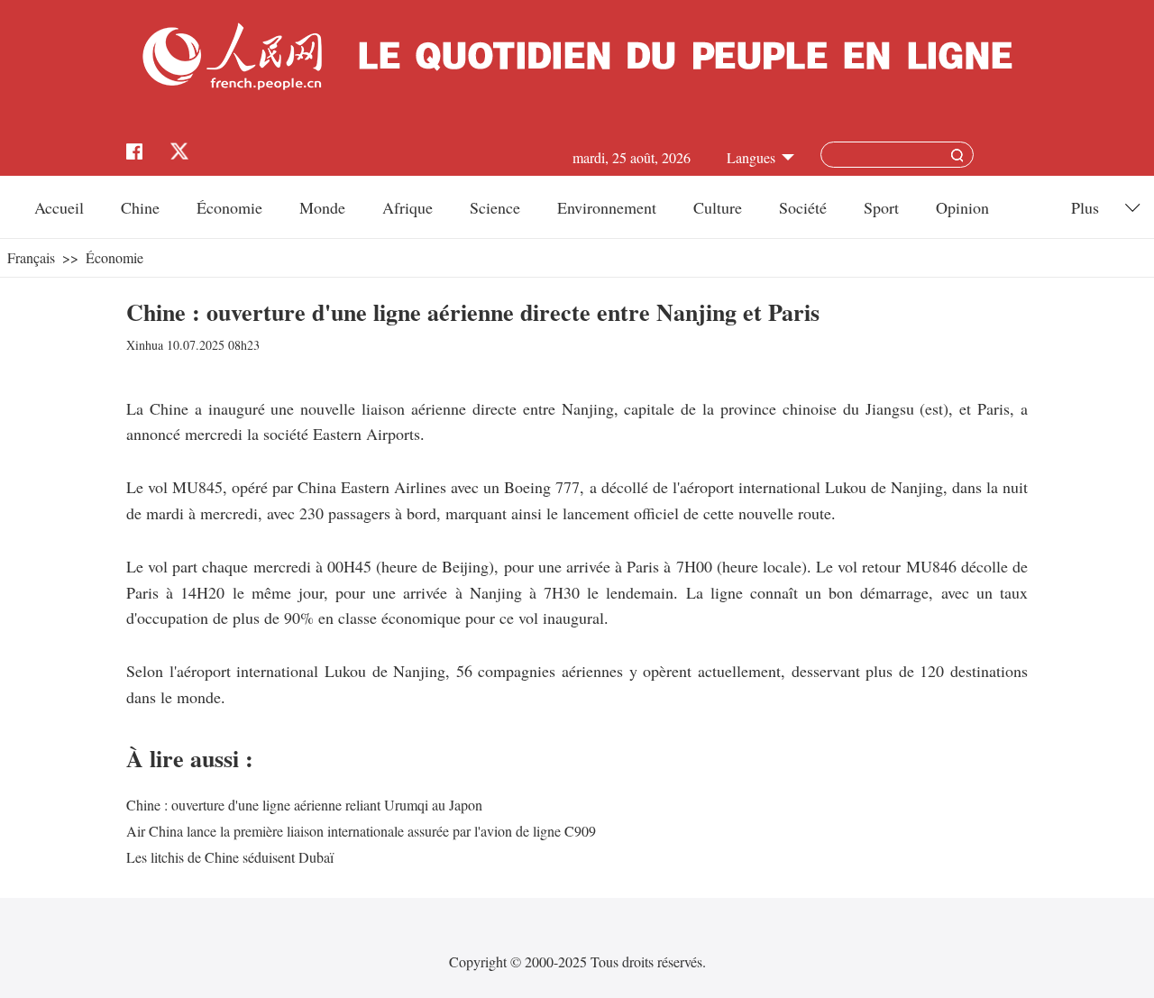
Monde (322, 207)
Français (31, 257)
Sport (881, 207)
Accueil (59, 207)
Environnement (606, 207)
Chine (140, 207)
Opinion (962, 207)
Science (495, 207)
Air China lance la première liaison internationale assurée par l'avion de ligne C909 (361, 830)
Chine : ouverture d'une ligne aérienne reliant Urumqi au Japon (304, 804)
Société (803, 207)
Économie (229, 207)
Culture (717, 207)
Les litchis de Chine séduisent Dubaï (230, 856)
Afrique (407, 207)
